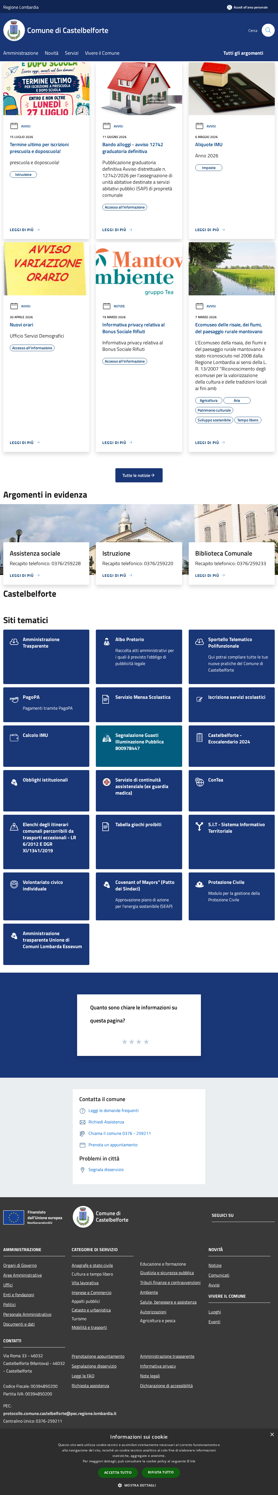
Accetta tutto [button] (118, 1472)
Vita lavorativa (85, 1282)
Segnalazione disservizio (94, 1366)
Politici (9, 1304)
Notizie (119, 306)
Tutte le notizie (136, 475)
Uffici (8, 1285)
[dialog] (139, 1462)
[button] (139, 1485)
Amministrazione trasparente (167, 1356)
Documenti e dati (19, 1324)
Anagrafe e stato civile (92, 1265)
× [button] (272, 1435)
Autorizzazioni (153, 1312)
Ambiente (149, 1292)
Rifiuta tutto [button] (161, 1472)
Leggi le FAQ (83, 1376)
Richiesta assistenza (90, 1385)
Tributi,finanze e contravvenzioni (170, 1282)
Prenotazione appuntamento (98, 1356)
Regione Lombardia (21, 7)
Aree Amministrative (22, 1275)
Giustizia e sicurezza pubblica (167, 1272)
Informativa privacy (158, 1366)
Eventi (214, 1321)
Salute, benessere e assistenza (168, 1302)
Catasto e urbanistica (91, 1310)
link (192, 1461)
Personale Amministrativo (27, 1314)
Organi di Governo (20, 1265)
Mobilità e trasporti (89, 1327)
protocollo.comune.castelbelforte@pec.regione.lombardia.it (59, 1413)
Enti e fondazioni (18, 1294)
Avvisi (25, 126)
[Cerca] (268, 30)
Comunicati (218, 1275)
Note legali (150, 1376)
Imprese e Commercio (91, 1292)
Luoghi (214, 1312)
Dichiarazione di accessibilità (166, 1385)
